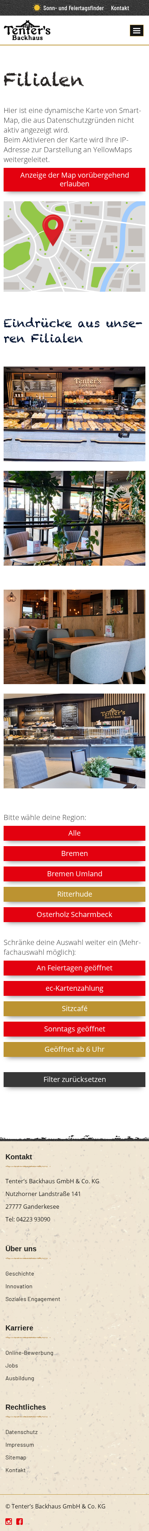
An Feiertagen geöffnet (74, 968)
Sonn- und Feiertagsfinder (73, 8)
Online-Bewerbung (29, 1352)
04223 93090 (33, 1219)
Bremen (74, 853)
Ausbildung (19, 1377)
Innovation (19, 1285)
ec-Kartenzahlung (74, 988)
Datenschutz (21, 1431)
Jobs (11, 1365)
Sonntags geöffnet (74, 1029)
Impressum (19, 1444)
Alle (74, 833)
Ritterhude (74, 894)
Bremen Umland (74, 873)
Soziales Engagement (32, 1298)
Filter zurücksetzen (74, 1079)
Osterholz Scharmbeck (74, 914)
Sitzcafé (75, 1008)
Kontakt (120, 8)
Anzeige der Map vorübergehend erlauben (74, 179)
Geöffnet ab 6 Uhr (74, 1049)
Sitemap (15, 1457)
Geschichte (19, 1273)
